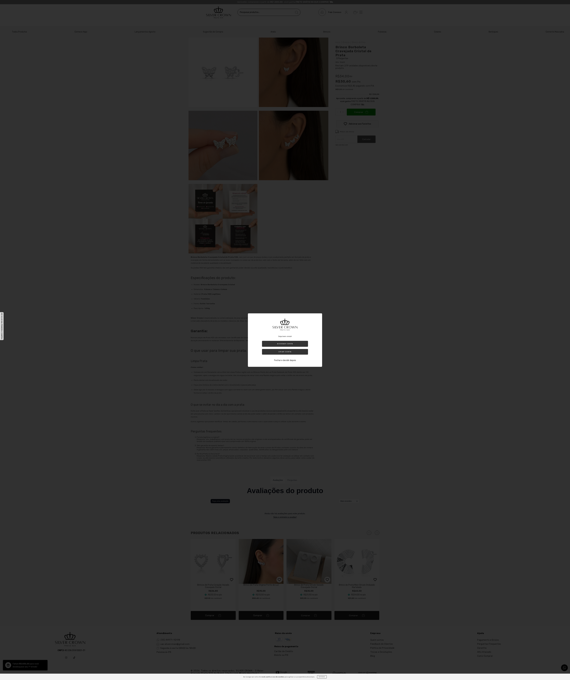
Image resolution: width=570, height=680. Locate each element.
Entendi (322, 676)
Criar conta (285, 352)
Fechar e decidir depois (285, 360)
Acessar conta (285, 344)
